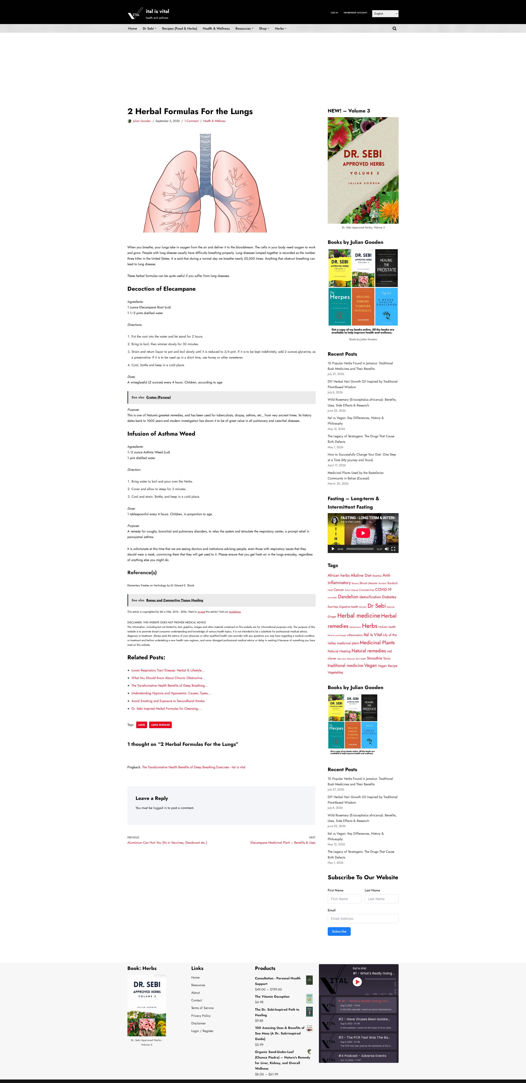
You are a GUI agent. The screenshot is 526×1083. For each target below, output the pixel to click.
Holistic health (387, 627)
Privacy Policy (201, 1015)
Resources (198, 985)
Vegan (370, 665)
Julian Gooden (142, 121)
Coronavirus (366, 590)
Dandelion (348, 596)
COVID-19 (383, 589)
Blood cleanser (369, 583)
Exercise (390, 607)
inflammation (355, 635)
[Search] (394, 28)
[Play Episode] (357, 981)
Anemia (377, 576)
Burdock (382, 583)
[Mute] (387, 549)
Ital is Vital (373, 635)
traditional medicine (345, 665)
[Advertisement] (263, 63)
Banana (355, 583)
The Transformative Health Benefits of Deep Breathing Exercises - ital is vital (193, 767)
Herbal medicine (358, 615)
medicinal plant (348, 643)
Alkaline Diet (361, 575)
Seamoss (351, 658)
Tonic (387, 658)
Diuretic (363, 607)
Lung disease (160, 725)
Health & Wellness (216, 28)
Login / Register (202, 1031)
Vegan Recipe (387, 665)
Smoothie (374, 658)
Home (132, 28)
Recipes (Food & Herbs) (179, 28)
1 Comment (191, 121)
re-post (201, 612)
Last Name (372, 890)
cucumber (332, 597)
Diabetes (389, 597)
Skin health (361, 658)
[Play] (333, 549)
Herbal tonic (355, 627)
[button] (155, 28)
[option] (359, 1005)
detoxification (370, 597)
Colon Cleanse (351, 590)
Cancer (339, 589)
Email (332, 910)
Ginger (332, 616)
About (195, 992)
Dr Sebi (377, 606)
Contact (196, 1000)
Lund (141, 725)
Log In (334, 12)
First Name (336, 890)
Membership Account (355, 12)
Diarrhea (333, 607)
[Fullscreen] (393, 549)
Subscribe (339, 931)
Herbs (369, 625)
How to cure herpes (337, 635)
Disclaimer (198, 1023)
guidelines (235, 612)
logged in (160, 807)
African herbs (339, 575)
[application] (363, 533)
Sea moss (341, 658)
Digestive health (348, 607)
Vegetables (335, 672)
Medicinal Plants (377, 642)
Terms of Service (202, 1007)
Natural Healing (339, 651)
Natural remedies (369, 650)
